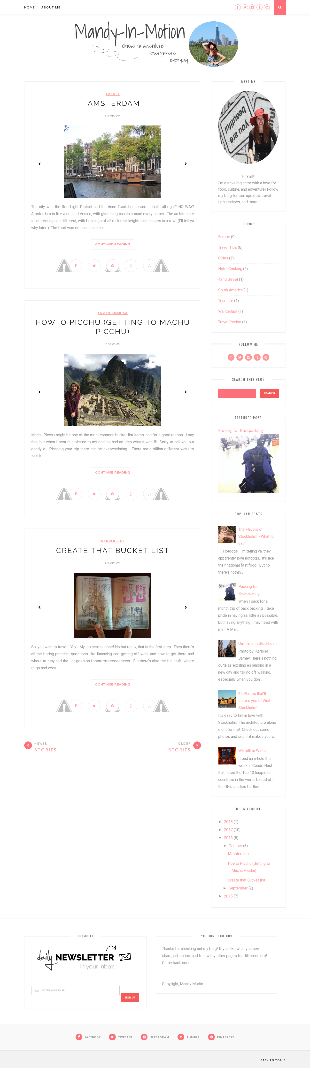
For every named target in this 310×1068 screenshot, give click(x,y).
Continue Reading (112, 244)
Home (29, 7)
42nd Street (228, 279)
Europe (113, 93)
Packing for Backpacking (240, 430)
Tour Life (225, 300)
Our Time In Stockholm (257, 643)
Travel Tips (227, 247)
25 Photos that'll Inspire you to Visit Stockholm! (254, 700)
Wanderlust (113, 541)
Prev (39, 163)
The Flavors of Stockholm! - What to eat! (256, 536)
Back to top (272, 1060)
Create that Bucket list (112, 550)
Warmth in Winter (252, 750)
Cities (223, 258)
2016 (228, 837)
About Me (51, 7)
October (235, 845)
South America (113, 312)
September (238, 888)
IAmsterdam (112, 103)
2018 (228, 821)
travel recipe (229, 322)
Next (185, 163)
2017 (228, 829)
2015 (228, 896)
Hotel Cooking (230, 268)
